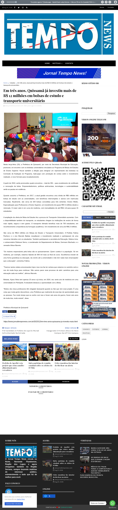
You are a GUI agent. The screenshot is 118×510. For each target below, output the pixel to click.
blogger (15, 381)
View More (75, 338)
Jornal (105, 329)
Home (102, 7)
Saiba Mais (21, 499)
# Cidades (12, 311)
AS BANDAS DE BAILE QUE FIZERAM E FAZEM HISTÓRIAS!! (100, 459)
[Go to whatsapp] (112, 503)
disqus (40, 381)
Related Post (11, 339)
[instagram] (22, 7)
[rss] (26, 7)
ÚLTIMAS (87, 217)
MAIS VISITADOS (98, 218)
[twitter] (18, 7)
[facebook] (14, 7)
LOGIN (84, 339)
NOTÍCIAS (57, 63)
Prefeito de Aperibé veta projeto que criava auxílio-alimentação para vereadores (13, 366)
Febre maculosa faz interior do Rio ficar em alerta (66, 364)
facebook (65, 381)
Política (86, 333)
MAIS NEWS (110, 217)
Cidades (12, 83)
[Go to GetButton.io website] (112, 507)
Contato (111, 7)
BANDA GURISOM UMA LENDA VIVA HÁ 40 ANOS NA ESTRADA (101, 450)
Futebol (96, 329)
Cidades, (39, 106)
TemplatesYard (66, 507)
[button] (14, 503)
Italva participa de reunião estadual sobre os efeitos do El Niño (40, 365)
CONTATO (69, 63)
